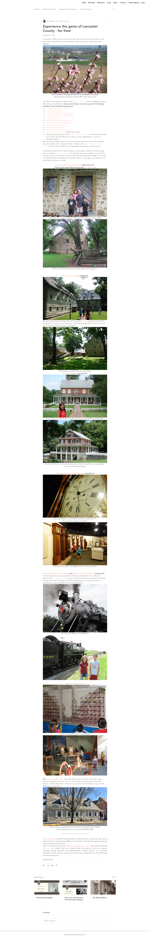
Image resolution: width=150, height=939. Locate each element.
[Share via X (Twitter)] (48, 865)
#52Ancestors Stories (49, 9)
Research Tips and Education (68, 9)
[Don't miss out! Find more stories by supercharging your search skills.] (75, 887)
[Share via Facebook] (44, 865)
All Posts (36, 9)
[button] (113, 9)
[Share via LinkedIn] (52, 865)
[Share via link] (56, 865)
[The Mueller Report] (103, 887)
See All (114, 877)
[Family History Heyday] (46, 887)
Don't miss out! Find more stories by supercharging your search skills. (74, 899)
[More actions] (106, 21)
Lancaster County (86, 9)
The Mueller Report (100, 898)
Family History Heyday (44, 898)
